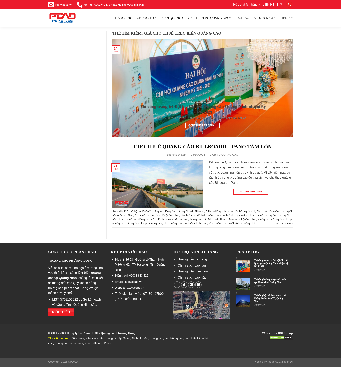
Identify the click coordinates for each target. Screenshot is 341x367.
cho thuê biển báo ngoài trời (239, 211)
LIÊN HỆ (268, 4)
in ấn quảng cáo (80, 343)
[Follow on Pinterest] (198, 284)
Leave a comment (282, 223)
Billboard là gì (213, 211)
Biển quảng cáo (81, 338)
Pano (107, 343)
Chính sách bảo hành (193, 265)
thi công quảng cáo (151, 338)
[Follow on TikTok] (184, 284)
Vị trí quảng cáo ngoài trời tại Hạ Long (185, 223)
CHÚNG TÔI (146, 18)
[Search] (289, 4)
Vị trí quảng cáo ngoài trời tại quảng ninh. (232, 223)
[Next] (279, 88)
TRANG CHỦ (122, 18)
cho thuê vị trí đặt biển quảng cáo (200, 215)
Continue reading (202, 125)
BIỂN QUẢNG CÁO (175, 18)
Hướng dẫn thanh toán (194, 271)
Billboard (199, 211)
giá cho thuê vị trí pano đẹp (172, 219)
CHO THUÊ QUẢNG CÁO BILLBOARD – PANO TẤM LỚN (203, 146)
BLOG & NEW (264, 18)
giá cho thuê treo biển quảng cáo (136, 219)
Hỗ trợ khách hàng (245, 4)
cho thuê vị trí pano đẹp (233, 215)
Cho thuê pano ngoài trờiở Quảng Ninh (157, 215)
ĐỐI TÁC (242, 18)
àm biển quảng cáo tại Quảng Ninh (116, 338)
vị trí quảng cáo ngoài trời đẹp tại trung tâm (137, 223)
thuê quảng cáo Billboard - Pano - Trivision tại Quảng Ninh (223, 219)
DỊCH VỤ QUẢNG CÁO (213, 18)
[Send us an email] (281, 4)
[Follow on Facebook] (277, 4)
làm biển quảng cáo (176, 338)
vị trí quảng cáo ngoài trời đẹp (275, 219)
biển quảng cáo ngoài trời (178, 211)
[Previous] (126, 88)
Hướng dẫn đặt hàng (192, 259)
